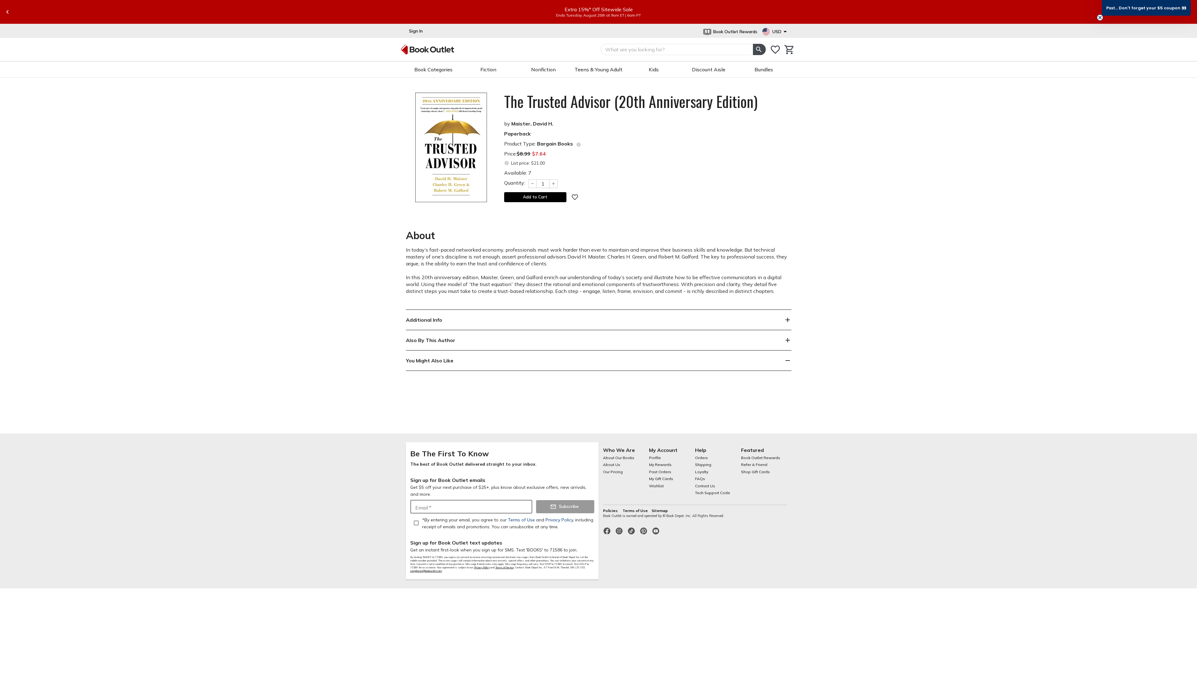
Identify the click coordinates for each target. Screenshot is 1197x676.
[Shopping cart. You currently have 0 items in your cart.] (789, 50)
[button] (1146, 8)
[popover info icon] (578, 144)
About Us (611, 464)
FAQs (700, 478)
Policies (611, 510)
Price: (525, 154)
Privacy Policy (482, 567)
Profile (655, 457)
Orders (701, 457)
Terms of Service (504, 567)
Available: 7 (517, 173)
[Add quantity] (554, 183)
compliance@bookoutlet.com (426, 570)
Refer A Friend (754, 464)
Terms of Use (635, 510)
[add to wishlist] (574, 197)
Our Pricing (613, 471)
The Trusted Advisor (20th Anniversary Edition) (631, 101)
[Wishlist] (775, 50)
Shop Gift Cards (755, 471)
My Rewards (660, 464)
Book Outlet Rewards (760, 457)
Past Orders (660, 471)
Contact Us (705, 486)
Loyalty (701, 471)
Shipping (703, 464)
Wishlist (656, 486)
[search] (759, 49)
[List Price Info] (506, 163)
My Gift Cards (661, 478)
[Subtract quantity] (532, 183)
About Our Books (618, 457)
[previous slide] (7, 11)
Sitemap (660, 510)
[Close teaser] (1100, 17)
